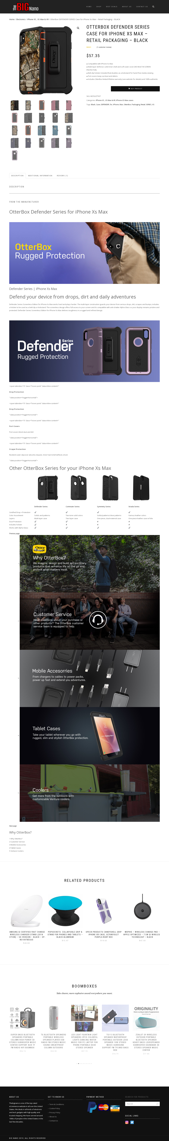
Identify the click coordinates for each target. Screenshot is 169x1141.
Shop (99, 7)
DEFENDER (105, 104)
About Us (127, 7)
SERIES (148, 104)
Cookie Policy (54, 1108)
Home (89, 7)
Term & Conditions (56, 1104)
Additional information (40, 176)
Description (17, 176)
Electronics (20, 19)
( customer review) (104, 47)
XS (153, 104)
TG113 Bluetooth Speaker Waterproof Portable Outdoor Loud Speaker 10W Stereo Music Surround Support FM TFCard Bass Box (84, 1042)
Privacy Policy (54, 1112)
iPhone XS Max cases (124, 100)
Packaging (136, 104)
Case (98, 104)
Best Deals (111, 7)
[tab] (17, 175)
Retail (143, 104)
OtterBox (127, 104)
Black (93, 104)
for (111, 104)
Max (121, 104)
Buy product (136, 89)
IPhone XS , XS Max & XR (38, 19)
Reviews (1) (62, 176)
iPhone (116, 104)
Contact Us (142, 7)
